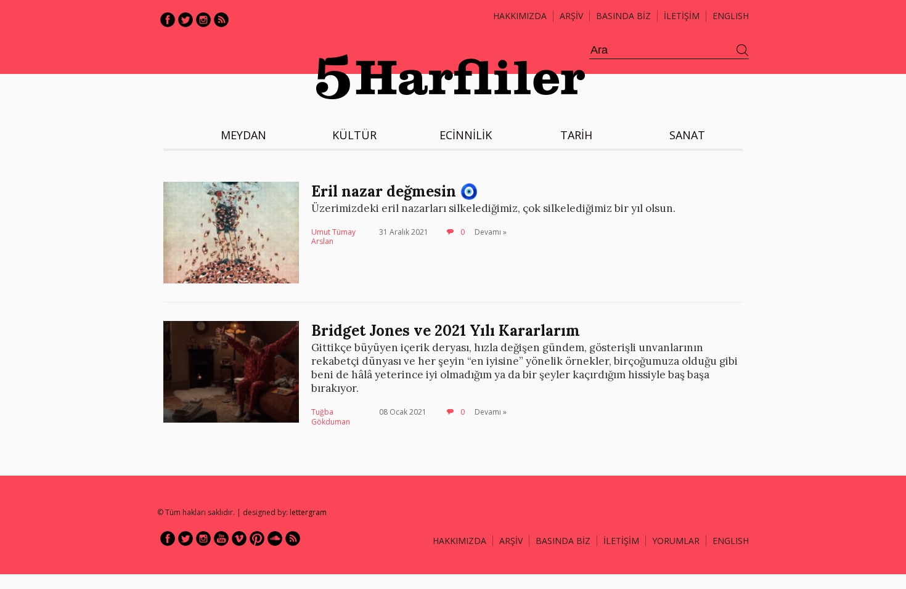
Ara (743, 50)
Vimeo (239, 538)
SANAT (687, 135)
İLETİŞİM (682, 16)
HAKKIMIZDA (459, 540)
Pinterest (257, 538)
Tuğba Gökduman (330, 417)
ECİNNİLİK (465, 135)
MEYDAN (243, 135)
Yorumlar (676, 540)
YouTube (221, 538)
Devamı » (491, 232)
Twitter (185, 19)
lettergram (308, 512)
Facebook (167, 19)
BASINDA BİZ (623, 16)
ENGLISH (730, 16)
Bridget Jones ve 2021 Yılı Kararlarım (445, 330)
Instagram (203, 19)
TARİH (576, 135)
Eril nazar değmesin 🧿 (394, 191)
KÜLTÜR (354, 135)
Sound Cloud (274, 538)
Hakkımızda (520, 16)
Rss (221, 19)
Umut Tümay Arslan (333, 237)
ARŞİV (571, 16)
